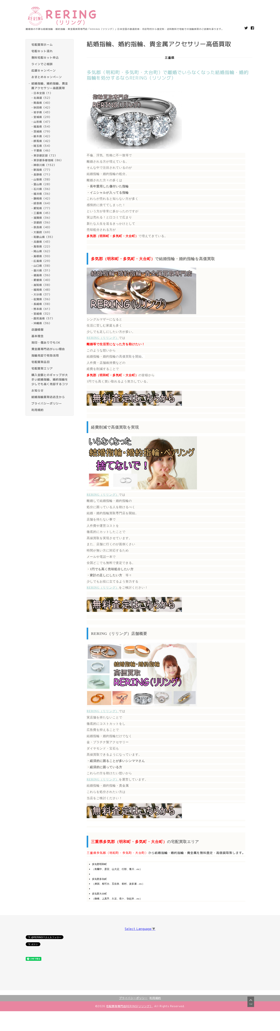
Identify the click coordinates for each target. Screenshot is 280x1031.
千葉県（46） (43, 150)
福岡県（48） (43, 289)
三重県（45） (43, 213)
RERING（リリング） (103, 337)
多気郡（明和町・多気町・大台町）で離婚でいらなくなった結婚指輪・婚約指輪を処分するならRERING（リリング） (168, 75)
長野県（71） (43, 174)
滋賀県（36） (43, 217)
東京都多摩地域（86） (48, 160)
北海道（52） (43, 98)
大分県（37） (43, 294)
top (251, 1004)
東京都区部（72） (45, 155)
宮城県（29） (43, 117)
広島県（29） (43, 261)
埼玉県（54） (43, 146)
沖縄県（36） (43, 323)
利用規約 (155, 998)
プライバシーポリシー (133, 998)
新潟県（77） (43, 170)
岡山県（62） (43, 251)
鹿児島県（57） (44, 318)
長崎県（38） (43, 304)
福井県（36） (43, 194)
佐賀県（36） (43, 299)
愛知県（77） (43, 208)
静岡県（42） (43, 198)
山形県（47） (43, 122)
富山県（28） (43, 184)
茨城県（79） (43, 131)
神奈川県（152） (45, 165)
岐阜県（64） (43, 203)
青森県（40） (43, 102)
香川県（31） (43, 270)
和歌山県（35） (44, 237)
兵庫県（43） (43, 241)
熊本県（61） (43, 308)
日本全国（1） (43, 93)
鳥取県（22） (43, 246)
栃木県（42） (43, 136)
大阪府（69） (43, 232)
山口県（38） (43, 265)
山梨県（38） (43, 179)
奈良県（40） (43, 227)
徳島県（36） (43, 275)
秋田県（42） (43, 107)
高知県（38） (43, 284)
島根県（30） (43, 256)
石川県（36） (43, 189)
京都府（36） (43, 222)
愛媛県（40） (43, 280)
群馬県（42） (43, 141)
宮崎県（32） (43, 313)
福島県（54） (43, 126)
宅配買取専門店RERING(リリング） (129, 1006)
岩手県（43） (43, 112)
